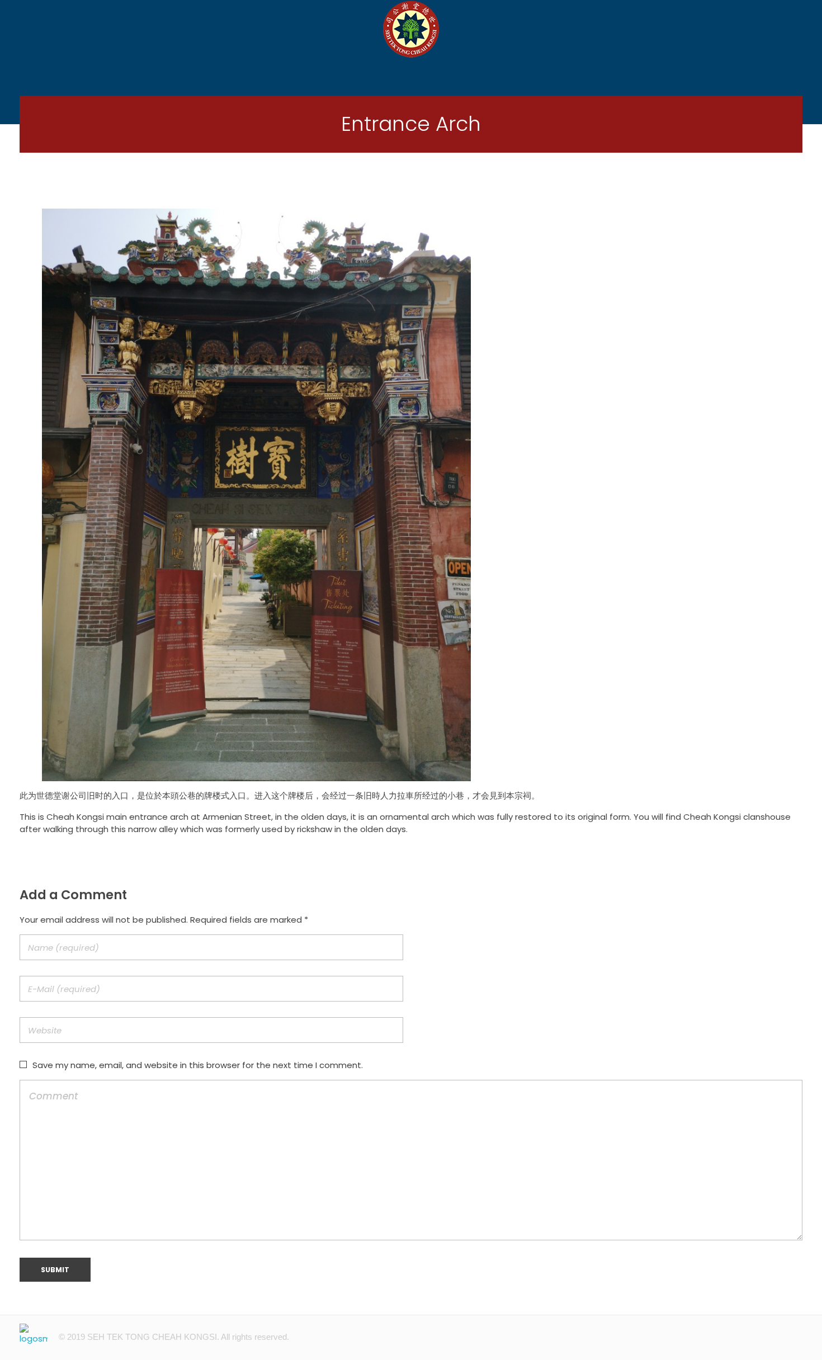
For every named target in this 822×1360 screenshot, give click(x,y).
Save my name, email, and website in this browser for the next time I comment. (197, 1065)
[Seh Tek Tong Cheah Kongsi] (411, 29)
